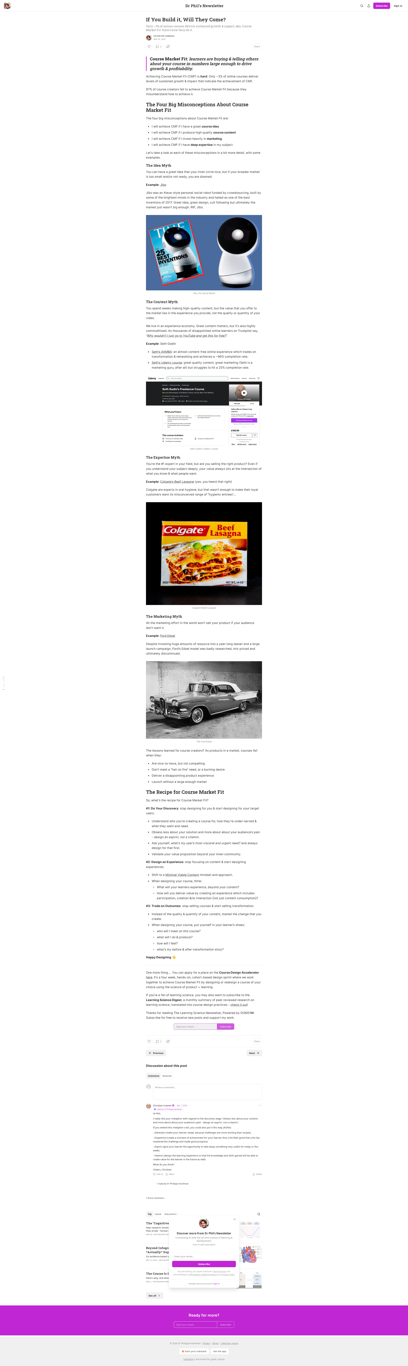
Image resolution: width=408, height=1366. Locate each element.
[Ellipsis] (260, 1105)
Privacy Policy (228, 1274)
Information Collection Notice (203, 1274)
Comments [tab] (153, 1076)
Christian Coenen (162, 1105)
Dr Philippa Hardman (164, 36)
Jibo (163, 185)
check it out (238, 1005)
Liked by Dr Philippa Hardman (169, 1109)
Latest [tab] (158, 1214)
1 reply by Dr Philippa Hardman (173, 1183)
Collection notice (229, 1343)
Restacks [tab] (167, 1076)
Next (252, 1053)
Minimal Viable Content (182, 875)
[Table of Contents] (3, 683)
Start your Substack (196, 1351)
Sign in (398, 5)
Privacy (206, 1343)
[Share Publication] (369, 6)
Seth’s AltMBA (162, 352)
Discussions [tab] (170, 1214)
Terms (215, 1343)
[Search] (362, 6)
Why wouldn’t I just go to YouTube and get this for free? (186, 336)
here (149, 977)
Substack (188, 1359)
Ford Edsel (167, 636)
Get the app (219, 1351)
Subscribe (382, 5)
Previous (158, 1053)
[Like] (149, 46)
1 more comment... (156, 1198)
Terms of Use (219, 1271)
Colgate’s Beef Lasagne (177, 482)
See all (152, 1295)
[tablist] (160, 1076)
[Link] (141, 107)
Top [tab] (150, 1214)
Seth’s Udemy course (167, 362)
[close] (234, 1219)
